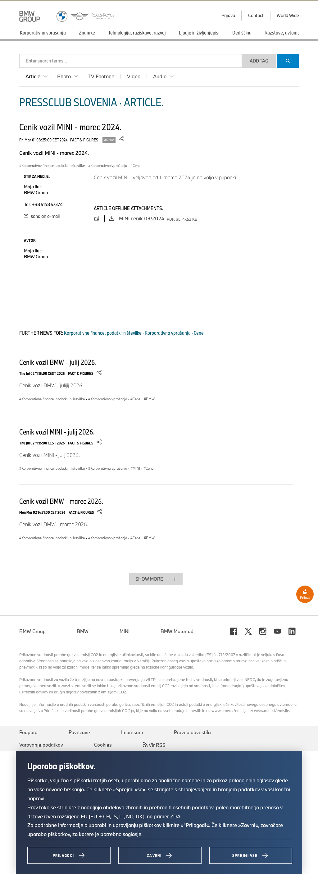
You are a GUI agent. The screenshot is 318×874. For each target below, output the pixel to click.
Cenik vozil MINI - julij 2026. (57, 431)
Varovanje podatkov (41, 745)
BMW (83, 631)
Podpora (28, 732)
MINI (124, 631)
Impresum (132, 732)
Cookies (103, 745)
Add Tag (259, 61)
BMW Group (32, 631)
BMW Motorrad (177, 631)
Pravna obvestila (192, 732)
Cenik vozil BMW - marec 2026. (61, 501)
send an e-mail (45, 216)
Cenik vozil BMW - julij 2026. (58, 362)
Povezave (79, 732)
